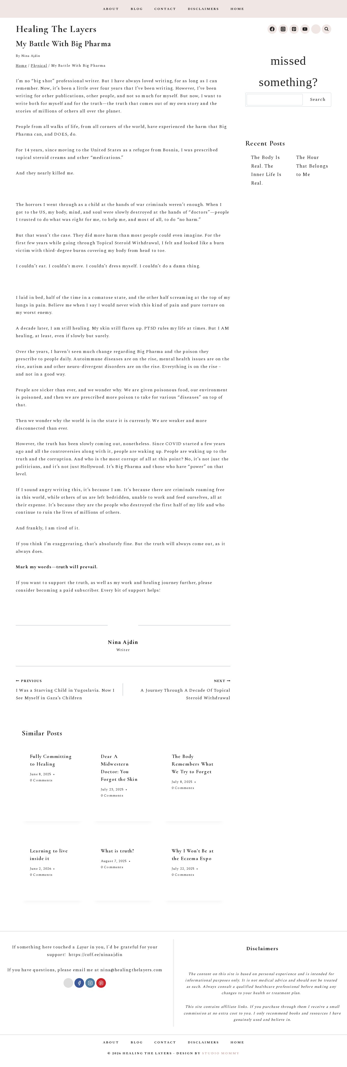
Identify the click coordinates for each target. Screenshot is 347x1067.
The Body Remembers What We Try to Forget (193, 764)
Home (237, 8)
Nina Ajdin (30, 55)
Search (317, 99)
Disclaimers (203, 8)
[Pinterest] (294, 29)
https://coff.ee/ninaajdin (96, 954)
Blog (137, 8)
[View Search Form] (326, 29)
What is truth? (117, 851)
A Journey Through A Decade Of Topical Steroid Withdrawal (185, 689)
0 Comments (41, 780)
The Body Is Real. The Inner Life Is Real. (266, 170)
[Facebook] (272, 29)
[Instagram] (283, 29)
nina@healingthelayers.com (131, 970)
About (111, 8)
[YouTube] (305, 29)
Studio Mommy (221, 1053)
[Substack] (316, 29)
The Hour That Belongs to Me (312, 166)
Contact (165, 8)
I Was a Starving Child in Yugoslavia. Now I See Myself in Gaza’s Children (65, 689)
